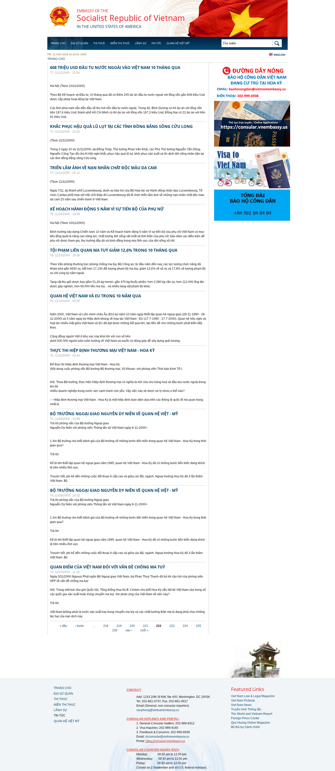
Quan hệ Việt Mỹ (178, 43)
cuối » (144, 630)
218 (105, 626)
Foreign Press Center (245, 718)
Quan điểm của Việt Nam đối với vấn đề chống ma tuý (107, 567)
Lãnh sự (140, 43)
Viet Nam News (241, 705)
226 (114, 630)
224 (185, 626)
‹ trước (79, 626)
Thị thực (99, 43)
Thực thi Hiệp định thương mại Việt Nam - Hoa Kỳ (102, 350)
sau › (129, 630)
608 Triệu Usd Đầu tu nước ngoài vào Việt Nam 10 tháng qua (115, 67)
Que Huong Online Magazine (250, 722)
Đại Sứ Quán (79, 43)
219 (119, 626)
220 (132, 626)
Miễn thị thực (120, 43)
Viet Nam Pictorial (243, 700)
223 (172, 626)
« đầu (63, 626)
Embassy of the (92, 11)
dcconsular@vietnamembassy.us (167, 736)
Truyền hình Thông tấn (246, 709)
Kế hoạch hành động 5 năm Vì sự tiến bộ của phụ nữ (107, 209)
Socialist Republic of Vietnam (131, 17)
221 (145, 626)
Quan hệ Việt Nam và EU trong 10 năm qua (95, 296)
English (279, 54)
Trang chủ (58, 43)
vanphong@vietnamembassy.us (157, 710)
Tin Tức (156, 43)
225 (198, 626)
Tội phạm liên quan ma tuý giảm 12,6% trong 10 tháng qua (113, 250)
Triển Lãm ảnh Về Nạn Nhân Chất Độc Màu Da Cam (103, 167)
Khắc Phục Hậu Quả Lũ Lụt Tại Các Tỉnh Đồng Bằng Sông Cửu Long (121, 126)
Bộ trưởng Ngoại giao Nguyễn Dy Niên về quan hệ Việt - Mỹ (114, 414)
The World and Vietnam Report (251, 714)
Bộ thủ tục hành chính (245, 727)
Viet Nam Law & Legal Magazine (253, 696)
